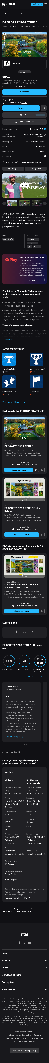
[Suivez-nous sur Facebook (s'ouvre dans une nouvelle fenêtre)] (16, 632)
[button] (24, 339)
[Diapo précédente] (4, 203)
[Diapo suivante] (45, 203)
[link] (32, 280)
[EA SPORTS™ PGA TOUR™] (24, 428)
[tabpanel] (25, 815)
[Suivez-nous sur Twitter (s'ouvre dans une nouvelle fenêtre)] (32, 632)
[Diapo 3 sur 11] (37, 203)
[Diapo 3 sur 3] (26, 744)
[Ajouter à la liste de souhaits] (42, 470)
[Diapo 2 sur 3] (24, 744)
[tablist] (24, 772)
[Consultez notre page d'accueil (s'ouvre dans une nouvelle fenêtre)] (24, 632)
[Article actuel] (12, 203)
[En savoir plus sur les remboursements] (45, 135)
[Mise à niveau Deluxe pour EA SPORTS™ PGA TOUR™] (24, 566)
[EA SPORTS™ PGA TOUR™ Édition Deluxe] (24, 489)
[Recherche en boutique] (5, 13)
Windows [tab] (9, 772)
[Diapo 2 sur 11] (24, 203)
